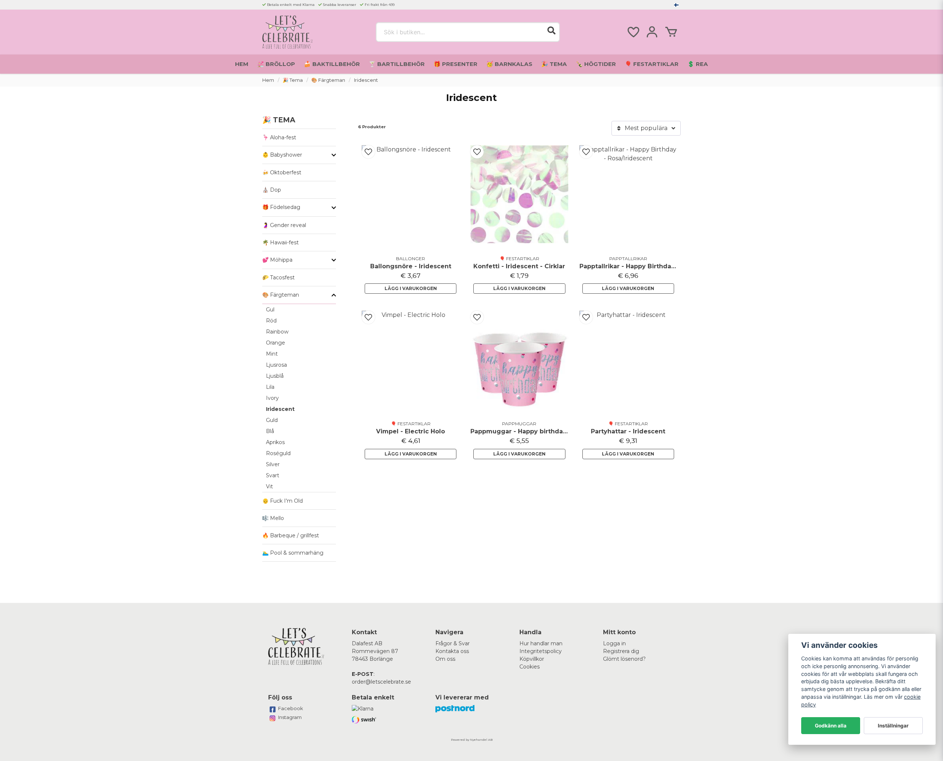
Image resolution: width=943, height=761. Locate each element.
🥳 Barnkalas (509, 63)
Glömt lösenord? (624, 659)
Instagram (290, 717)
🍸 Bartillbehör (397, 63)
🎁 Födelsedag (281, 207)
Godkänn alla (830, 726)
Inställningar (893, 726)
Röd (271, 320)
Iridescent (280, 409)
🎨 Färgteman (328, 80)
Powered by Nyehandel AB (471, 739)
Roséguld (278, 453)
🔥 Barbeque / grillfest (290, 535)
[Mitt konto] (652, 32)
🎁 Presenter (455, 63)
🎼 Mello (273, 518)
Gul (270, 309)
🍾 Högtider (596, 63)
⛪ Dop (271, 189)
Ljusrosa (276, 365)
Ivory (272, 398)
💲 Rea (697, 63)
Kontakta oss (452, 651)
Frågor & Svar (452, 643)
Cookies (529, 666)
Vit (269, 486)
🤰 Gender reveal (284, 225)
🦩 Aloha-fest (279, 137)
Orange (275, 342)
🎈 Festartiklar (652, 63)
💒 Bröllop (276, 63)
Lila (270, 387)
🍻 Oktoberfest (281, 172)
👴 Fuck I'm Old (282, 501)
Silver (273, 464)
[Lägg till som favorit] (632, 32)
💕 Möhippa (277, 259)
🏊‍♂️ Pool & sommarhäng (292, 552)
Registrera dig (621, 651)
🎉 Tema (554, 63)
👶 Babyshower (282, 154)
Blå (270, 431)
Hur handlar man (540, 643)
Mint (272, 353)
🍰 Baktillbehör (332, 63)
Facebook (290, 708)
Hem (241, 63)
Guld (272, 420)
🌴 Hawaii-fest (280, 242)
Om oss (445, 659)
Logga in (614, 643)
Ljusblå (275, 376)
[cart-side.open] (671, 32)
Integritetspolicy (540, 651)
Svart (272, 475)
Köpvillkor (531, 659)
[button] (676, 4)
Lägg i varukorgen (411, 288)
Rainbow (277, 331)
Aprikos (275, 442)
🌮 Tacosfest (278, 277)
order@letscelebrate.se (381, 681)
